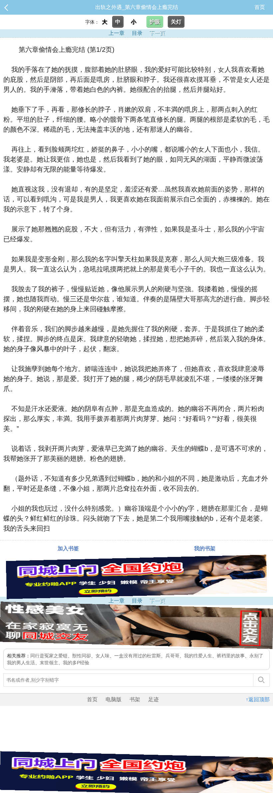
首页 (259, 7)
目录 (137, 33)
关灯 (176, 22)
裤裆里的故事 (231, 655)
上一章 (117, 33)
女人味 (103, 655)
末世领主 (49, 662)
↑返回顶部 (258, 699)
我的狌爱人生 (198, 655)
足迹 (153, 699)
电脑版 (114, 699)
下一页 (157, 33)
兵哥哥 (172, 655)
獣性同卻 (81, 655)
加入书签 (68, 548)
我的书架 (204, 548)
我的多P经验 (76, 662)
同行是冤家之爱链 (49, 655)
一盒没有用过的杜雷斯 (137, 655)
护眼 (154, 22)
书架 (135, 699)
